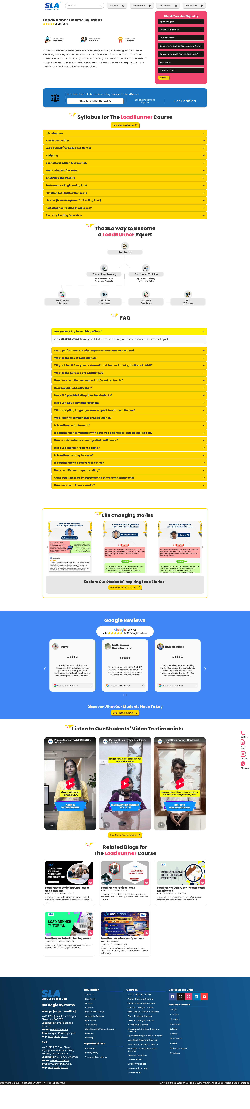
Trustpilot (174, 1014)
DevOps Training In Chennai (141, 1020)
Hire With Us (91, 1020)
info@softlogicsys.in (57, 1064)
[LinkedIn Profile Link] (196, 996)
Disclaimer (90, 1048)
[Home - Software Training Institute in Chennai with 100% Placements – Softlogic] (53, 5)
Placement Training (94, 1011)
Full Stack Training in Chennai (141, 1003)
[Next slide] (202, 547)
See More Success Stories (123, 587)
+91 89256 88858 (59, 1060)
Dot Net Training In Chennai (141, 1007)
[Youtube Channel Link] (204, 996)
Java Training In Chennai (139, 994)
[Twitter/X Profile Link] (181, 996)
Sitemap (89, 1037)
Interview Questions (137, 1055)
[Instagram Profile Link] (188, 996)
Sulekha (173, 1028)
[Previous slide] (48, 547)
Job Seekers (91, 1024)
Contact (89, 1007)
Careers (89, 1003)
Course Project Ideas (138, 1068)
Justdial (173, 1033)
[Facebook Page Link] (173, 996)
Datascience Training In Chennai (143, 1011)
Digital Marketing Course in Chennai (145, 1035)
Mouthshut (175, 1024)
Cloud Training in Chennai (140, 1016)
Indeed (173, 1043)
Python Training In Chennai (140, 998)
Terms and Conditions (96, 1057)
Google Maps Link (58, 1036)
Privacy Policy (91, 1052)
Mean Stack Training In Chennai (143, 1044)
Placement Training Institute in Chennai (142, 1049)
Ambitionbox (176, 1038)
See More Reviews (123, 712)
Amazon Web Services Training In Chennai (144, 1030)
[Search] (100, 5)
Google (173, 1009)
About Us (89, 994)
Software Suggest (179, 1048)
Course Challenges (137, 1063)
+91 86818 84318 (59, 1029)
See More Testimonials (123, 835)
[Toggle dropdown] (123, 5)
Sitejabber (175, 1053)
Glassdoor (175, 1019)
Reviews (89, 1033)
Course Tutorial (135, 1059)
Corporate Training (94, 1016)
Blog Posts (90, 998)
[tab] (123, 695)
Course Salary (134, 1072)
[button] (125, 133)
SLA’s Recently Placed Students (100, 1029)
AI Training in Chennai (138, 1024)
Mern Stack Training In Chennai (142, 1040)
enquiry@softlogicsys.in (59, 1033)
